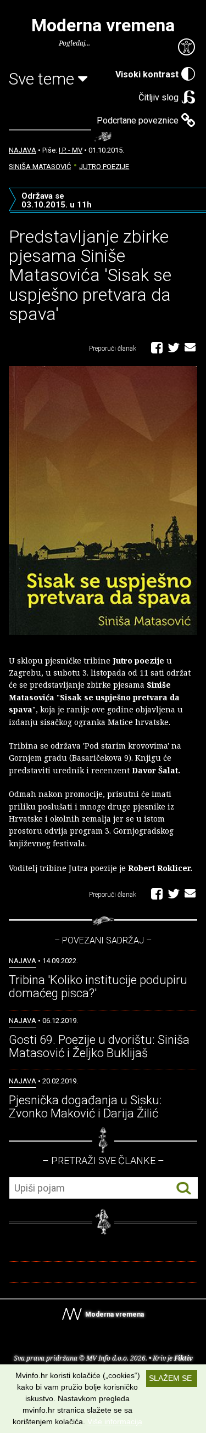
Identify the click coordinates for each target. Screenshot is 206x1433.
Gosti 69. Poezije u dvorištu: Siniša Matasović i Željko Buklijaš (99, 1046)
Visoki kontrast (147, 74)
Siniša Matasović (40, 166)
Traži (183, 1188)
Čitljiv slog (158, 97)
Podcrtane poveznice (138, 120)
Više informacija (114, 1421)
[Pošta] (190, 346)
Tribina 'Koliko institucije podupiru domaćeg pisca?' (98, 986)
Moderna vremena (103, 25)
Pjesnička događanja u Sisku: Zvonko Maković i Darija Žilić (85, 1106)
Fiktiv (183, 1358)
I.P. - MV (70, 150)
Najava (22, 150)
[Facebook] (157, 347)
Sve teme (43, 78)
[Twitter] (174, 347)
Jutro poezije (104, 166)
